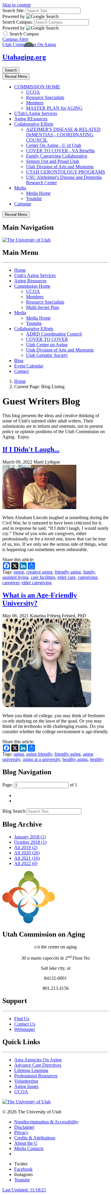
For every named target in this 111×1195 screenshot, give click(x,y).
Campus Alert (15, 39)
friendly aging (68, 571)
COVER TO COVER (47, 339)
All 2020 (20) (27, 852)
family (89, 571)
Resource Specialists (45, 97)
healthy (97, 759)
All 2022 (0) (25, 863)
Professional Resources (35, 1075)
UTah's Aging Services (35, 113)
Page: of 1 (39, 784)
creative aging (39, 571)
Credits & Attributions (34, 1137)
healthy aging (75, 759)
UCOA (33, 92)
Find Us (21, 1018)
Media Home (38, 193)
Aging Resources (30, 280)
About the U (26, 1143)
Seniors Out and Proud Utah (52, 161)
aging (19, 571)
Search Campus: (17, 22)
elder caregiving (37, 582)
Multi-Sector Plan (42, 307)
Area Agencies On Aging (38, 1059)
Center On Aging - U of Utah (53, 145)
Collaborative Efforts (33, 124)
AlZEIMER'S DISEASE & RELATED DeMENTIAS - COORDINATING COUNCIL (63, 135)
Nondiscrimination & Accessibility (46, 1121)
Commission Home (32, 286)
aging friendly (39, 754)
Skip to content (16, 4)
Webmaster (24, 1029)
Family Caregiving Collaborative (56, 155)
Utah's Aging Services (35, 275)
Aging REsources (30, 118)
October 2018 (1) (30, 842)
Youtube (34, 198)
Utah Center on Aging (46, 344)
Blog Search (13, 811)
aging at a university (41, 759)
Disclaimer (24, 1127)
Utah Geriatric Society (47, 355)
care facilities (43, 577)
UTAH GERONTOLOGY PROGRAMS (65, 171)
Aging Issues (26, 1086)
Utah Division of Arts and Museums (60, 166)
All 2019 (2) (25, 847)
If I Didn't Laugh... (30, 449)
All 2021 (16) (27, 858)
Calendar (22, 203)
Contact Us (24, 1023)
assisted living (15, 577)
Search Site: (13, 10)
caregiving (87, 577)
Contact (21, 371)
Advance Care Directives (37, 1065)
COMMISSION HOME (37, 86)
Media (20, 187)
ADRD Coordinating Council (54, 333)
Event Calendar (28, 365)
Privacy (21, 1132)
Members (35, 102)
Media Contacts (29, 1148)
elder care (66, 577)
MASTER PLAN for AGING (54, 108)
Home (20, 270)
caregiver (10, 582)
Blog (18, 360)
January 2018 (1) (30, 836)
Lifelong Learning (31, 1070)
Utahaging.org (24, 57)
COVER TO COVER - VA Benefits (60, 150)
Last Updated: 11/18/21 (24, 1189)
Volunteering (26, 1081)
